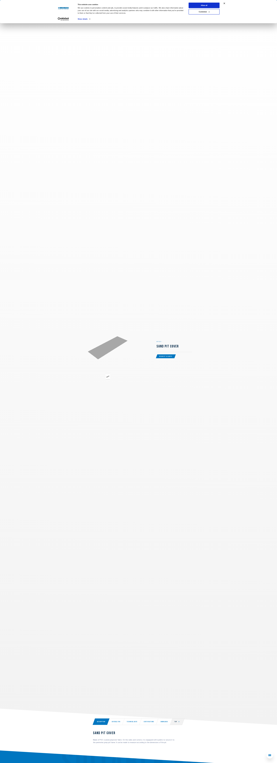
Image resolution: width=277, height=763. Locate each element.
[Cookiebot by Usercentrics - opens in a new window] (63, 19)
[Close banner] (224, 3)
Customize (203, 12)
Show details (83, 19)
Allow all (204, 5)
